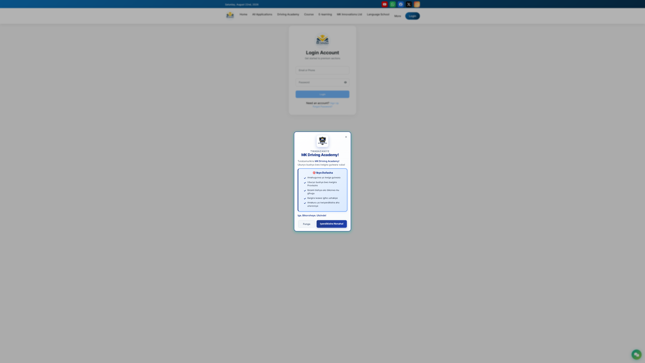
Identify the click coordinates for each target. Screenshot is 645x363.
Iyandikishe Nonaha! (331, 223)
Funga (306, 224)
